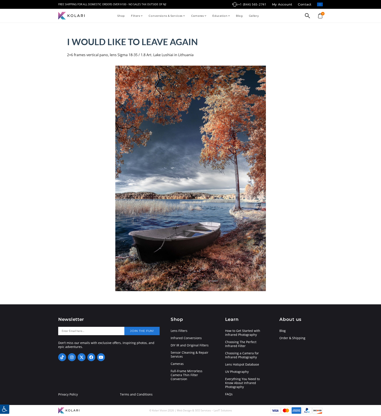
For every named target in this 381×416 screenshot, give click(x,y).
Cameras (197, 15)
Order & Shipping (292, 338)
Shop (121, 15)
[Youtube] (101, 357)
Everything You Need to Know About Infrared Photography (242, 383)
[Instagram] (72, 357)
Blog (239, 15)
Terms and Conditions (136, 394)
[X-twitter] (82, 357)
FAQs (229, 394)
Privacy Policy (68, 394)
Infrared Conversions (186, 338)
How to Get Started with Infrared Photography (242, 333)
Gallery (254, 15)
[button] (4, 409)
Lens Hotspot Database (242, 364)
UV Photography (237, 372)
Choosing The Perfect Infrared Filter (240, 344)
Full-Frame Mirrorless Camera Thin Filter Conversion (186, 375)
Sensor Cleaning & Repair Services (189, 355)
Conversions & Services (166, 15)
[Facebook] (91, 357)
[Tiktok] (62, 357)
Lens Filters (179, 331)
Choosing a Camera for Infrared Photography (242, 355)
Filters (135, 15)
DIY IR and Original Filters (190, 345)
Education (219, 15)
